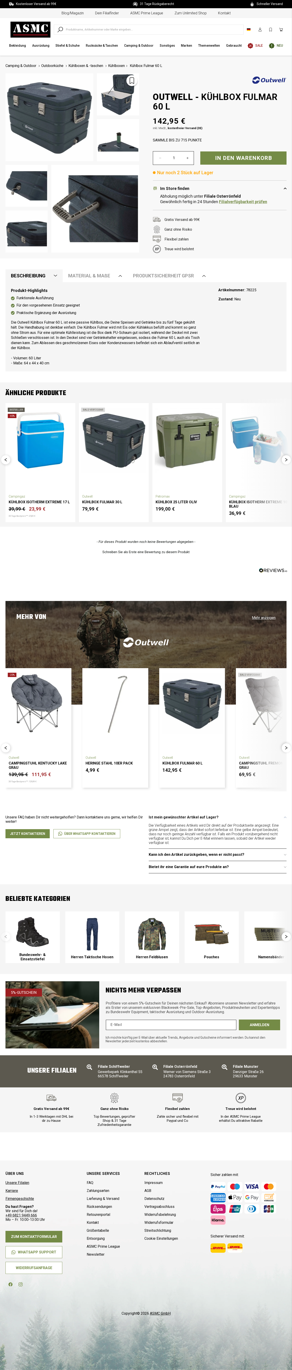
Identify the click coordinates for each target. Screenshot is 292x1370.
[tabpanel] (146, 327)
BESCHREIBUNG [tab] (28, 276)
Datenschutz (154, 1198)
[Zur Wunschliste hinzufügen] (131, 80)
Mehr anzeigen (264, 618)
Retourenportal (98, 1214)
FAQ (90, 1183)
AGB (147, 1191)
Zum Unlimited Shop (191, 13)
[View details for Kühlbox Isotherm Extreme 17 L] (40, 440)
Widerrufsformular (158, 1222)
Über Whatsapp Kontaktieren (89, 834)
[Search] (60, 30)
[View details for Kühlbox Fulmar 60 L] (192, 703)
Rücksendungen (99, 1206)
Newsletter (95, 1254)
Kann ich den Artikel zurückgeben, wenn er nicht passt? (196, 854)
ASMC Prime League (146, 13)
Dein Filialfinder (107, 13)
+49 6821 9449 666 (21, 1215)
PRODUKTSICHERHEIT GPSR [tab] (163, 276)
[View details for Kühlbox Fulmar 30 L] (113, 440)
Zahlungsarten (98, 1191)
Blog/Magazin (73, 13)
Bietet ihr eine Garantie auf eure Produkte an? (189, 867)
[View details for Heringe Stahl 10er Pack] (115, 703)
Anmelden (259, 1025)
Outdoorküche (52, 66)
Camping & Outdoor (20, 66)
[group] (32, 937)
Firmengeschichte (19, 1198)
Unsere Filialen (17, 1183)
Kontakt (224, 13)
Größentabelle (98, 1230)
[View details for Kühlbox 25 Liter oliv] (187, 440)
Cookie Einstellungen (161, 1238)
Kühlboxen (116, 66)
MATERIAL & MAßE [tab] (89, 276)
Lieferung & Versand (103, 1198)
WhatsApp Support (37, 1252)
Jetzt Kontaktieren (27, 834)
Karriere (11, 1191)
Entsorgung (96, 1238)
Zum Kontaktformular (34, 1237)
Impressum (153, 1183)
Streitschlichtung (157, 1230)
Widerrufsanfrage (34, 1268)
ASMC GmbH (160, 1313)
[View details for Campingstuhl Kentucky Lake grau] (38, 703)
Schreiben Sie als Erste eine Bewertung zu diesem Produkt (146, 552)
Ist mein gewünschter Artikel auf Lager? (184, 817)
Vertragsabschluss (159, 1206)
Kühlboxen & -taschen (85, 66)
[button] (5, 459)
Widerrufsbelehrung (160, 1214)
